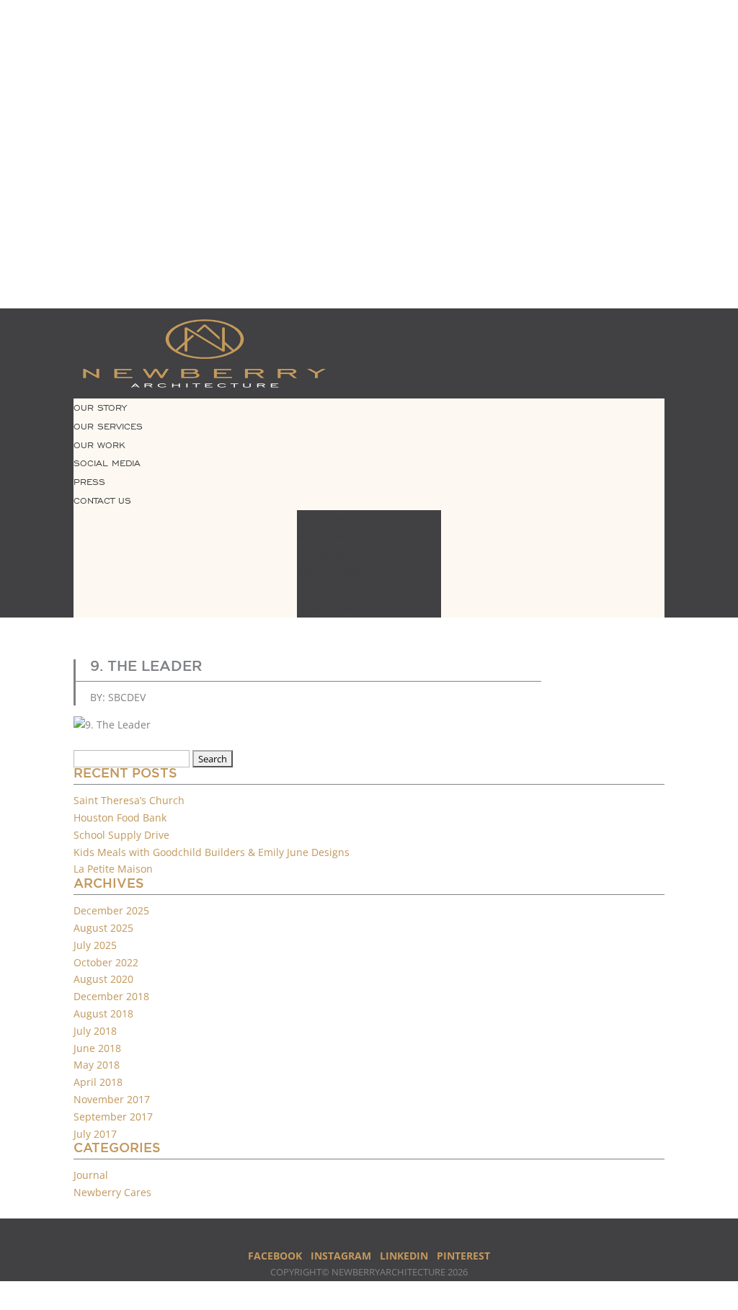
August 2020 (103, 979)
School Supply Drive (121, 835)
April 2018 (98, 1082)
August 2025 (103, 928)
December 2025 (111, 910)
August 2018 (103, 1013)
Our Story (100, 408)
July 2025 (95, 945)
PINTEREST (463, 1255)
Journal (91, 1175)
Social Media (107, 463)
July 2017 (95, 1134)
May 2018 (97, 1064)
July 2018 (95, 1031)
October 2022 (106, 962)
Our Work (99, 445)
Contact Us (102, 501)
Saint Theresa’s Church (129, 800)
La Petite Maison (113, 868)
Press (89, 482)
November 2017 (112, 1099)
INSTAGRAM (341, 1255)
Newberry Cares (112, 1192)
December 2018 (111, 996)
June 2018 (97, 1048)
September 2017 (113, 1116)
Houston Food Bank (120, 817)
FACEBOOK (275, 1255)
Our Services (108, 426)
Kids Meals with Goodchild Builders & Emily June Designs (212, 852)
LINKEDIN (404, 1255)
